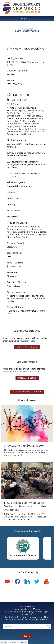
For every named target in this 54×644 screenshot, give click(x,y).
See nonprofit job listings (27, 371)
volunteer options (28, 340)
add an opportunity (27, 347)
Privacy (22, 617)
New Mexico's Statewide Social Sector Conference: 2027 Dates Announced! (25, 506)
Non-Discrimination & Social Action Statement (28, 618)
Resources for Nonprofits (27, 531)
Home (23, 8)
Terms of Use (35, 617)
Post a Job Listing (27, 378)
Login (27, 636)
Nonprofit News (27, 400)
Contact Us (10, 617)
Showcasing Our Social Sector (24, 445)
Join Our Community (27, 572)
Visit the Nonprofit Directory (27, 391)
